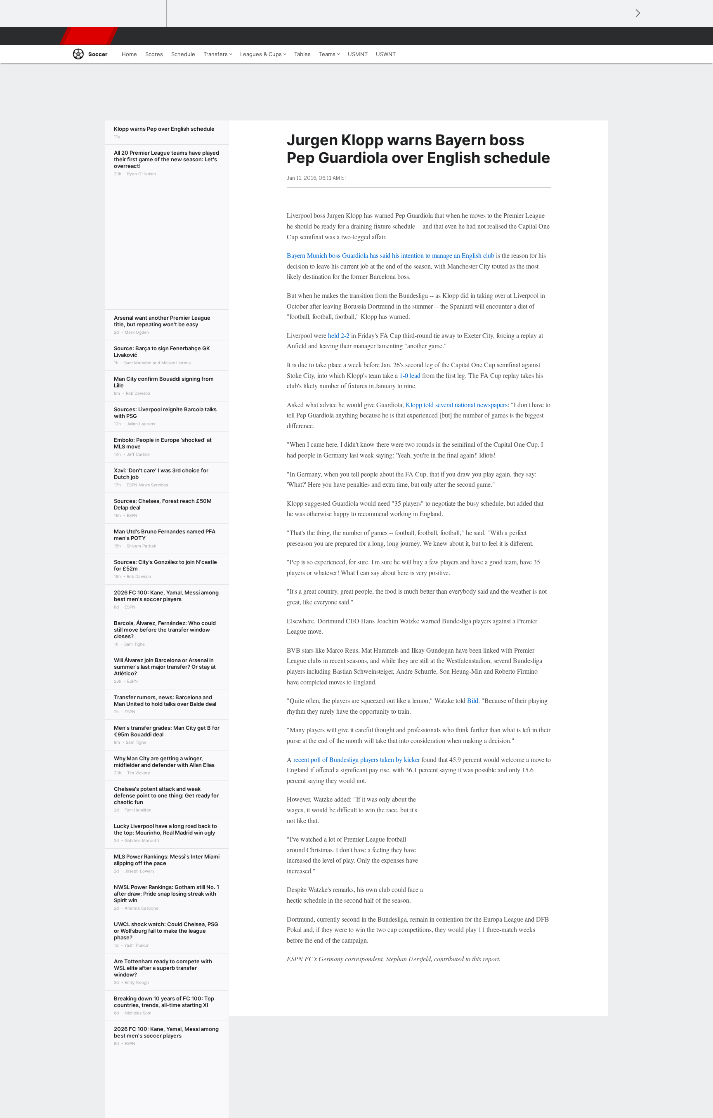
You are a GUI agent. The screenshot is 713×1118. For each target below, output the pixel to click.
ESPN (89, 36)
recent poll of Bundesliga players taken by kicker (356, 759)
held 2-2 (338, 335)
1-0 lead (409, 375)
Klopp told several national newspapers (457, 404)
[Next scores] (637, 13)
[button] (619, 36)
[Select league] (93, 13)
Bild (472, 700)
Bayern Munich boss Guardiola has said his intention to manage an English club (390, 255)
